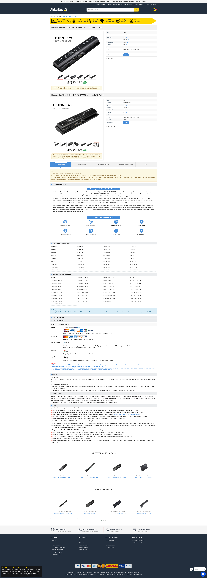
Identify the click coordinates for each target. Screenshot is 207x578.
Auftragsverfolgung (127, 4)
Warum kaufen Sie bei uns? (58, 547)
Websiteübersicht (56, 554)
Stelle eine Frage (111, 58)
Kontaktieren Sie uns (114, 4)
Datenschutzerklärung (57, 549)
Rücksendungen (139, 4)
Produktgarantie (56, 545)
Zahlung (148, 4)
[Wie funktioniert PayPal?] (125, 568)
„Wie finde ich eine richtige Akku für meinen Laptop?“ (126, 414)
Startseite (52, 16)
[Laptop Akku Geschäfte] (58, 11)
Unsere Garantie (56, 543)
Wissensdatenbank (84, 547)
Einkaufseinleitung (100, 4)
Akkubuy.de (81, 572)
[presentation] (60, 164)
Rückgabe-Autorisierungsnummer (141, 543)
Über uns (54, 540)
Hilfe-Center (82, 543)
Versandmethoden (110, 543)
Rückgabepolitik (83, 549)
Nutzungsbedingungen (57, 552)
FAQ (80, 540)
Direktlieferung (110, 547)
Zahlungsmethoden (111, 545)
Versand (155, 4)
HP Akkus (59, 16)
